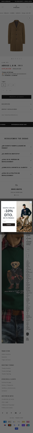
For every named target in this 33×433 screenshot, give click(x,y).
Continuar (9, 224)
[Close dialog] (31, 202)
